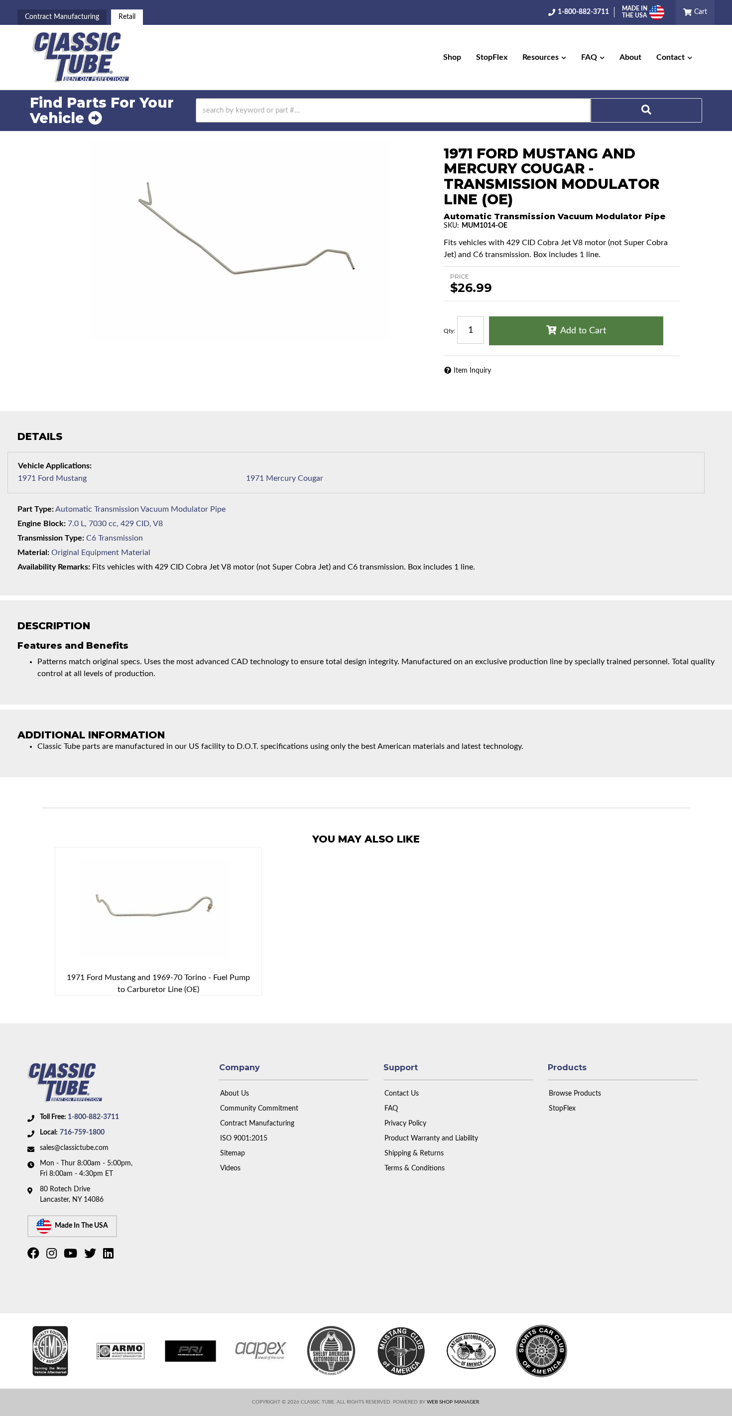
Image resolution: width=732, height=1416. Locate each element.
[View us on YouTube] (72, 1256)
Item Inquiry (472, 370)
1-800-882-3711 (93, 1117)
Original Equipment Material (100, 553)
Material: (33, 553)
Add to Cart (583, 330)
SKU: (451, 225)
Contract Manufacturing (62, 16)
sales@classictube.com (74, 1147)
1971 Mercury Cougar (284, 478)
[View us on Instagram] (52, 1256)
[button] (544, 57)
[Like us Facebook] (34, 1256)
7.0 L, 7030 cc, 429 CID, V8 (115, 524)
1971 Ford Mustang (52, 478)
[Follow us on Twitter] (91, 1256)
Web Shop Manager (453, 1402)
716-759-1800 (82, 1132)
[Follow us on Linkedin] (109, 1256)
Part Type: (35, 509)
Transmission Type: (50, 538)
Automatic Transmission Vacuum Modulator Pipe (140, 509)
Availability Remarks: (53, 567)
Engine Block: (41, 524)
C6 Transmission (114, 538)
